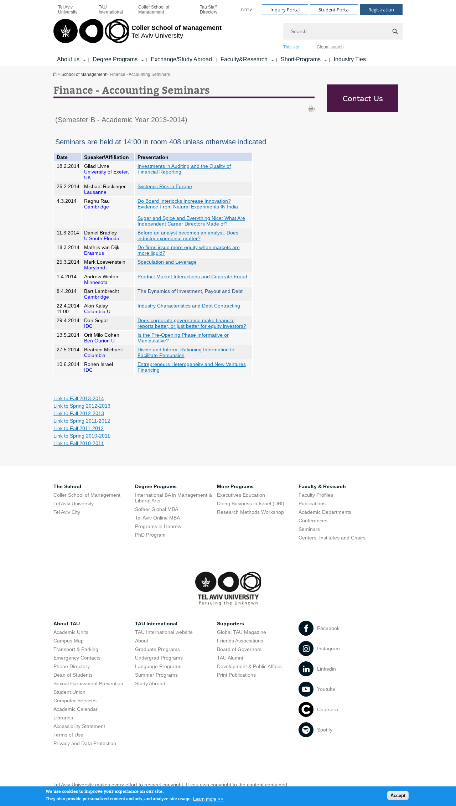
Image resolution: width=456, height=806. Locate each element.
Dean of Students (73, 675)
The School (67, 486)
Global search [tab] (330, 47)
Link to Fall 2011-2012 (78, 428)
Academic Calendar (75, 709)
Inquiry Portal (285, 9)
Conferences (313, 520)
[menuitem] (73, 10)
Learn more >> (208, 798)
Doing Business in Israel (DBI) (250, 503)
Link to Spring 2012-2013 (81, 406)
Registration (381, 9)
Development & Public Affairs (249, 666)
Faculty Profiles (316, 495)
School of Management (83, 74)
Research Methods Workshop (250, 512)
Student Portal (333, 9)
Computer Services (75, 700)
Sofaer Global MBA (156, 509)
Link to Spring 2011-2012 (81, 421)
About (141, 641)
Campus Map (68, 641)
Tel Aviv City (66, 512)
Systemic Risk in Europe (165, 186)
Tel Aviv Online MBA (157, 518)
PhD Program (150, 535)
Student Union (69, 692)
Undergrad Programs (159, 658)
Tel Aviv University (67, 10)
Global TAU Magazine (241, 632)
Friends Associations (240, 641)
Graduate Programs (157, 649)
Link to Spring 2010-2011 (81, 436)
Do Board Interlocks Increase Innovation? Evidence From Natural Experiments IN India (188, 204)
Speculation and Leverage (167, 262)
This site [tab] (291, 47)
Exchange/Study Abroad (181, 59)
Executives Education (241, 495)
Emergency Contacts (76, 658)
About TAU (66, 623)
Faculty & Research (322, 486)
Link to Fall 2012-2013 (78, 413)
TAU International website (164, 632)
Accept (397, 795)
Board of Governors (239, 649)
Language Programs (158, 666)
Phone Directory (71, 666)
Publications (312, 503)
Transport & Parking (75, 649)
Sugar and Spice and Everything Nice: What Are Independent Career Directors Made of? (191, 221)
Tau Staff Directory (208, 10)
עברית (246, 9)
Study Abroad (150, 683)
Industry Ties (350, 59)
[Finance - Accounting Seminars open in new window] (362, 99)
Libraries (63, 717)
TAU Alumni (230, 658)
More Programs (235, 486)
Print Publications (236, 675)
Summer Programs (156, 675)
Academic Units (70, 632)
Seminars (309, 529)
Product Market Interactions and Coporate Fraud (192, 276)
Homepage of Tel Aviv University (56, 74)
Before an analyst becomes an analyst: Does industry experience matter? (188, 235)
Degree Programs (115, 59)
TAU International (111, 10)
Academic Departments (325, 512)
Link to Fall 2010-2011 (78, 443)
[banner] (228, 33)
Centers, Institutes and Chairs (332, 538)
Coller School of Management (153, 10)
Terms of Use (68, 735)
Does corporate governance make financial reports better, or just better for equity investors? (192, 323)
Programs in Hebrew (158, 526)
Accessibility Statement (79, 726)
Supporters (230, 623)
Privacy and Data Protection (84, 743)
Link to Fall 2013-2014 (78, 398)
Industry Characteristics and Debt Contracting (189, 306)
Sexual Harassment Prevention (88, 683)
